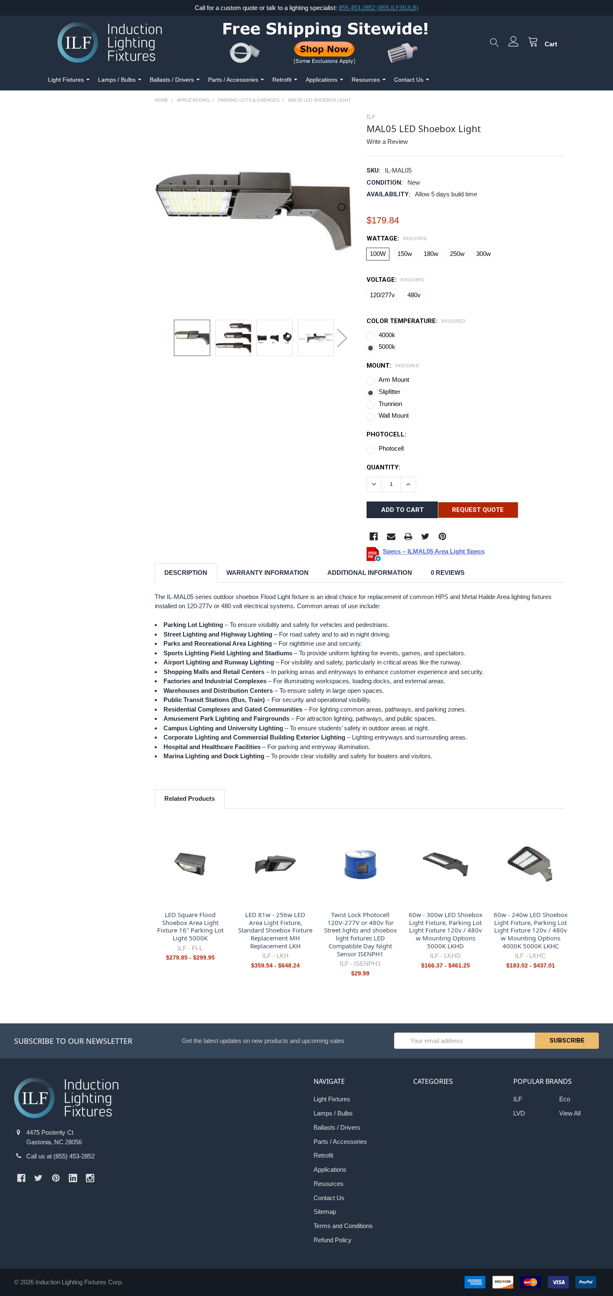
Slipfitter (389, 391)
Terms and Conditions (343, 1225)
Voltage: (396, 279)
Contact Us (408, 79)
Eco (564, 1099)
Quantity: (383, 467)
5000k (387, 346)
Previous (165, 337)
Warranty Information (267, 572)
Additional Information (369, 572)
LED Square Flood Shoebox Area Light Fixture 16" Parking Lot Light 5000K (190, 926)
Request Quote (478, 510)
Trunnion (390, 403)
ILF (517, 1099)
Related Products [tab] (189, 798)
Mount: (393, 365)
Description (185, 572)
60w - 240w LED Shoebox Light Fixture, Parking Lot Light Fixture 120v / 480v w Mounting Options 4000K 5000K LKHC (531, 930)
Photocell (391, 448)
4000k (387, 334)
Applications (321, 79)
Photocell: (386, 434)
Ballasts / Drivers (172, 79)
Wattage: (397, 238)
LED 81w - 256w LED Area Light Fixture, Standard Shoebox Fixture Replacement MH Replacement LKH (275, 930)
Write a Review (387, 141)
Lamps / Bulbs (117, 79)
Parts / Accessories (233, 79)
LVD (519, 1113)
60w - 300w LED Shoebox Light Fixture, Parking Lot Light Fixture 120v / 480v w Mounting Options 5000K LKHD (445, 930)
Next (342, 337)
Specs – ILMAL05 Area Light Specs (434, 551)
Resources (366, 79)
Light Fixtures (66, 79)
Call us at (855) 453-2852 (60, 1156)
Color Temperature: (416, 321)
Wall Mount (394, 415)
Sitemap (325, 1211)
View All (569, 1113)
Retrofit (281, 79)
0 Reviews (448, 572)
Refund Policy (333, 1239)
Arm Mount (394, 379)
